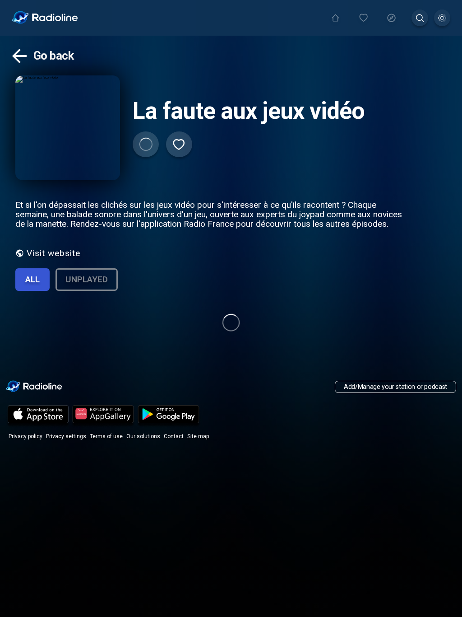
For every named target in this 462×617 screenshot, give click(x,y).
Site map (198, 436)
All (32, 279)
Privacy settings (66, 436)
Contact (174, 436)
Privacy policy (25, 436)
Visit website (53, 253)
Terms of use (106, 436)
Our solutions (143, 436)
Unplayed (86, 279)
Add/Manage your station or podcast (395, 387)
